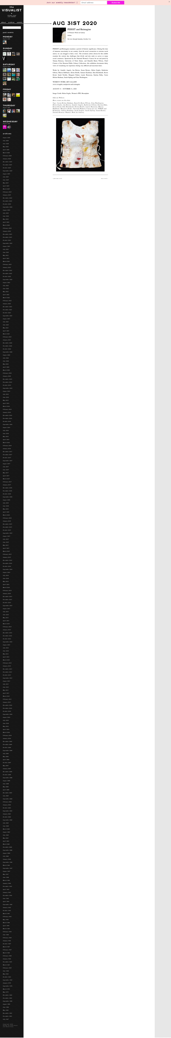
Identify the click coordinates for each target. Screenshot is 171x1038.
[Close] (169, 1)
